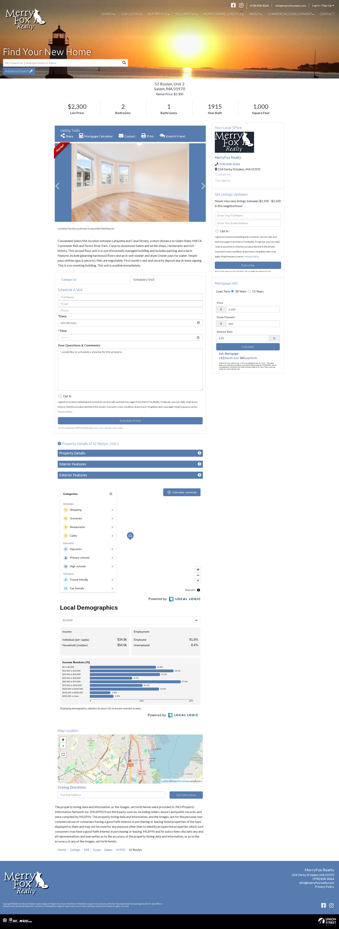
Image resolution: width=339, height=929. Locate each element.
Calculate (248, 346)
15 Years (258, 291)
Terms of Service (112, 428)
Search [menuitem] (107, 14)
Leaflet (165, 781)
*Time (62, 331)
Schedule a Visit (143, 279)
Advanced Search (17, 71)
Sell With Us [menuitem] (185, 14)
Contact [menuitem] (327, 14)
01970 (120, 849)
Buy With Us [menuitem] (158, 14)
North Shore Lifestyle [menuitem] (222, 14)
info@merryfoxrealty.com (290, 5)
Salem (108, 849)
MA (86, 849)
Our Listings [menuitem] (131, 14)
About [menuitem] (254, 14)
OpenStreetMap (180, 781)
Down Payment (226, 317)
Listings (75, 849)
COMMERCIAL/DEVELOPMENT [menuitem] (290, 14)
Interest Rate (224, 331)
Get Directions (186, 795)
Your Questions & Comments (79, 345)
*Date (62, 316)
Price (220, 302)
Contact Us (68, 279)
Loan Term (223, 291)
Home (62, 849)
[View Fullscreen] (63, 754)
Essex (97, 849)
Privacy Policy (65, 411)
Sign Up (327, 5)
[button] (124, 63)
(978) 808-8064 (259, 5)
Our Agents (223, 180)
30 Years (240, 291)
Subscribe (248, 265)
